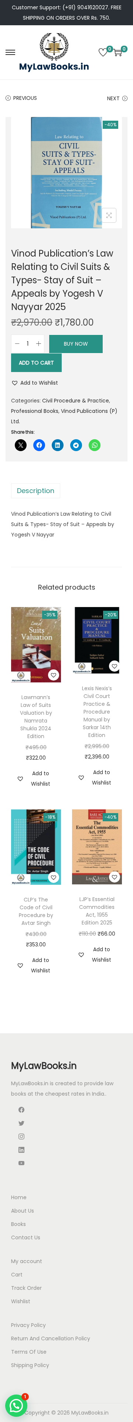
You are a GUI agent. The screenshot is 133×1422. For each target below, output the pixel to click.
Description (35, 490)
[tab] (66, 490)
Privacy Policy (28, 1325)
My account (26, 1261)
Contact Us (25, 1237)
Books (18, 1224)
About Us (22, 1210)
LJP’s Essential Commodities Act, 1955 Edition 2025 (97, 911)
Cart (17, 1274)
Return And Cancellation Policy (50, 1338)
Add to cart (36, 362)
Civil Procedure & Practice (75, 400)
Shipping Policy (30, 1365)
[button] (34, 383)
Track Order (26, 1288)
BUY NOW (76, 344)
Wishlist (20, 1301)
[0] (103, 52)
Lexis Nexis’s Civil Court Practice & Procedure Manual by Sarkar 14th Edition (97, 712)
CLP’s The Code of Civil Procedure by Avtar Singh (36, 911)
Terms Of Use (29, 1352)
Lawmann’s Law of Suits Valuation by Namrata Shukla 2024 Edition (36, 717)
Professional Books (34, 411)
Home (19, 1197)
